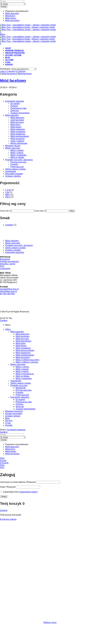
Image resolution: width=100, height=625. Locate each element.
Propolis (14, 164)
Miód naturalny (12, 115)
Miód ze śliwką (17, 157)
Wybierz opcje (50, 622)
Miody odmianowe (18, 143)
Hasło (7, 487)
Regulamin (5, 259)
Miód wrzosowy (17, 139)
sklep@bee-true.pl (8, 291)
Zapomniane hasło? (28, 492)
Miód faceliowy (13, 81)
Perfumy (14, 106)
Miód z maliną (16, 153)
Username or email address (17, 482)
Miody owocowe (12, 148)
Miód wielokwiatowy (19, 136)
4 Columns (20, 71)
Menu (2, 34)
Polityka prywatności (9, 261)
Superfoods (10, 171)
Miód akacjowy (17, 117)
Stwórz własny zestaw (15, 169)
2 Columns (10, 71)
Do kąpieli (15, 103)
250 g (7, 197)
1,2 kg (8, 190)
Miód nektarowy (17, 129)
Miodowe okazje (12, 146)
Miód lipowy (15, 127)
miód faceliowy (17, 120)
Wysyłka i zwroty (7, 264)
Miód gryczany (17, 122)
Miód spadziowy (17, 134)
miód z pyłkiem (17, 141)
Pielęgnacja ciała (18, 108)
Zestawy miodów (13, 176)
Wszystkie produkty (14, 174)
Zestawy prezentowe (20, 113)
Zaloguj (4, 496)
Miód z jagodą (16, 150)
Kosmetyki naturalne (14, 101)
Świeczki (14, 110)
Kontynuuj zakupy (8, 519)
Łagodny (9, 225)
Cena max (39, 211)
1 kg (7, 192)
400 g (7, 194)
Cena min (4, 211)
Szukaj (3, 7)
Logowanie (5, 268)
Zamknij (3, 320)
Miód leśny (15, 124)
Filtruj (72, 211)
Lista (2, 71)
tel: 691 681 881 (7, 294)
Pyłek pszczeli (17, 167)
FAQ (2, 266)
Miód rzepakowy (18, 132)
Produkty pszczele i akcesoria (19, 160)
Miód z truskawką (18, 155)
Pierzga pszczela (18, 162)
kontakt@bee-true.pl (9, 289)
